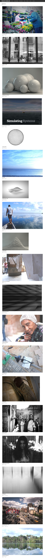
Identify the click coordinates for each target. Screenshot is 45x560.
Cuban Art (4, 401)
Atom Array (4, 146)
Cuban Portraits (5, 342)
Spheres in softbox (5, 95)
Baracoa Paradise (5, 555)
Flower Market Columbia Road (7, 33)
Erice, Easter (4, 432)
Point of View (4, 64)
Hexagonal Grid (5, 198)
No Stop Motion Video (6, 125)
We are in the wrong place (7, 229)
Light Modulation (5, 311)
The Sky (3, 177)
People (5, 526)
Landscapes (4, 250)
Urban (5, 35)
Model (5, 464)
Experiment (6, 96)
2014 (6, 34)
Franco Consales (6, 1)
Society (5, 374)
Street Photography (5, 463)
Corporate (6, 126)
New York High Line (5, 524)
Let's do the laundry (6, 281)
